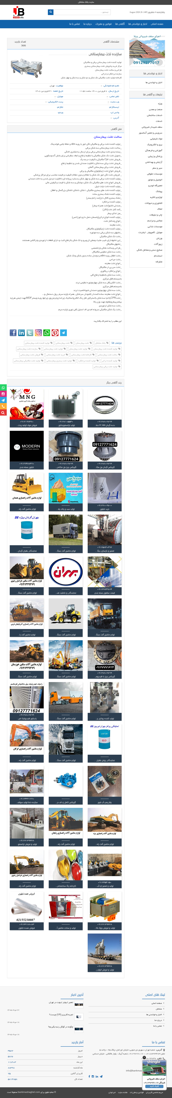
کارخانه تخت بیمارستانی (81, 355)
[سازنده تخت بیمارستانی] (27, 67)
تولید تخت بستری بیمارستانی (59, 361)
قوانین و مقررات (103, 24)
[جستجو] (50, 12)
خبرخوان (112, 1092)
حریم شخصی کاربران (154, 1092)
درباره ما (87, 24)
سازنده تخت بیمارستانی (27, 349)
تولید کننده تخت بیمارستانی (37, 343)
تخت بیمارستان (82, 343)
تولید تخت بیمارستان (78, 349)
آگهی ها (120, 24)
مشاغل (159, 1009)
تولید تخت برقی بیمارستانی (106, 367)
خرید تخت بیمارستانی (56, 355)
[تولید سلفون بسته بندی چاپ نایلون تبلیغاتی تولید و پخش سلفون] (105, 571)
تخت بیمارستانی (63, 343)
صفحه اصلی (157, 24)
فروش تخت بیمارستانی (30, 355)
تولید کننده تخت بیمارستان (106, 349)
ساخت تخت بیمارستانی (108, 355)
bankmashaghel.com (29, 1092)
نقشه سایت (122, 1092)
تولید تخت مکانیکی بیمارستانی (27, 361)
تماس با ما (74, 24)
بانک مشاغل (100, 343)
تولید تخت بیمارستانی (53, 349)
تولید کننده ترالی (110, 361)
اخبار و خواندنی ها (137, 24)
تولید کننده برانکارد (87, 361)
